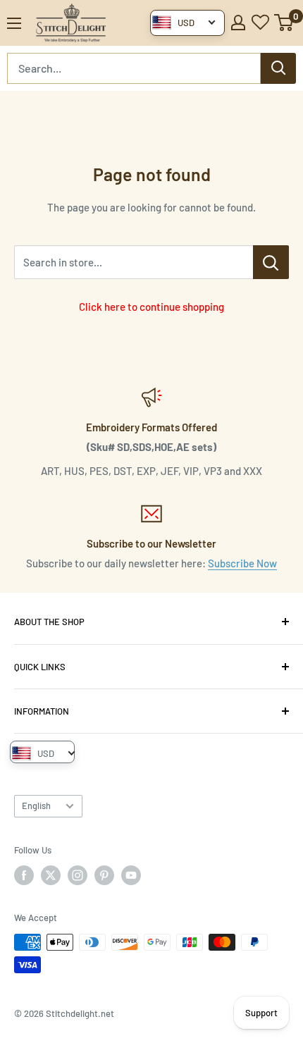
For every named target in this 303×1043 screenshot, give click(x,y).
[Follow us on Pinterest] (104, 875)
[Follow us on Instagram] (77, 875)
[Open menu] (14, 23)
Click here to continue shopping (151, 306)
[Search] (278, 68)
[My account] (238, 22)
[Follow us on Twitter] (51, 875)
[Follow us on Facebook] (24, 875)
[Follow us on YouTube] (131, 875)
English (36, 805)
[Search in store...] (271, 262)
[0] (284, 22)
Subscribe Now (242, 563)
